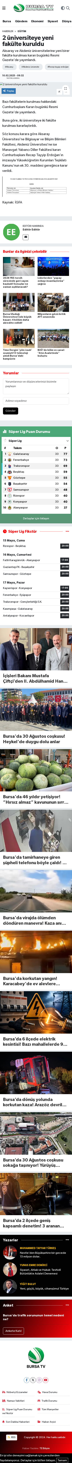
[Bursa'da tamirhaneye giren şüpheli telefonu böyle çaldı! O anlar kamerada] (36, 831)
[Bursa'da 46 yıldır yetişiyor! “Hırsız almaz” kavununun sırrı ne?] (36, 770)
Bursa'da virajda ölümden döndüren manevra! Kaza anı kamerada (32, 921)
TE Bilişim (44, 1448)
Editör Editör (31, 229)
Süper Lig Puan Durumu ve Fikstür (17, 1411)
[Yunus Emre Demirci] (10, 1269)
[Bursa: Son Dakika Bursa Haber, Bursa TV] (33, 8)
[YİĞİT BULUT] (10, 1286)
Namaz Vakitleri (15, 1401)
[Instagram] (39, 1380)
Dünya (66, 21)
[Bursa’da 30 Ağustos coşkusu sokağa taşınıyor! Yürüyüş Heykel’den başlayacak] (36, 1133)
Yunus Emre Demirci (33, 1265)
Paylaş (10, 91)
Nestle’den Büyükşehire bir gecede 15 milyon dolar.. (43, 1254)
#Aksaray (9, 67)
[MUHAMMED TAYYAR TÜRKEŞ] (10, 1252)
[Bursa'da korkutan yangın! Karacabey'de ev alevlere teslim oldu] (36, 952)
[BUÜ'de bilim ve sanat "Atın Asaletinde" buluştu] (53, 338)
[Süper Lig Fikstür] (67, 531)
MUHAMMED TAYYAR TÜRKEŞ (38, 1248)
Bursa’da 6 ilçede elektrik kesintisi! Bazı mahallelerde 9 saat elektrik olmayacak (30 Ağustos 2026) (33, 1042)
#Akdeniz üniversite (30, 67)
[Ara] (68, 8)
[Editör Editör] (11, 231)
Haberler (7, 31)
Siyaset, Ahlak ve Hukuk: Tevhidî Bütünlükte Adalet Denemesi (40, 1271)
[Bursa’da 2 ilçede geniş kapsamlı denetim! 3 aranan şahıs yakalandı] (36, 1194)
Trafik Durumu (49, 1401)
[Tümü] (67, 1240)
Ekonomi (37, 21)
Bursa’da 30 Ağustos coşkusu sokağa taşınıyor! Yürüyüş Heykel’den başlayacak (33, 1163)
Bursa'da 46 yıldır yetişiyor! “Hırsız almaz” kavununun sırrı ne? (34, 800)
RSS (13, 1437)
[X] (33, 1380)
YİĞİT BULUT (28, 1284)
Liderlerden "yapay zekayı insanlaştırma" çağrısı (51, 281)
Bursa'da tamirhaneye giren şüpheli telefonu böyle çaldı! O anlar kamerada (34, 860)
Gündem (21, 21)
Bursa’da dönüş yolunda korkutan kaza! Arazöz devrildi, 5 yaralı (35, 1102)
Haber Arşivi (49, 1422)
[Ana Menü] (4, 8)
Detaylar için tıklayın (36, 518)
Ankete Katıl (13, 1331)
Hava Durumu (49, 1392)
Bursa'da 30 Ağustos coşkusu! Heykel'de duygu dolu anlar (34, 739)
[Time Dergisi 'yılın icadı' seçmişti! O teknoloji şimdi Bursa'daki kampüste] (19, 338)
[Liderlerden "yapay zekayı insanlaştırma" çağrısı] (53, 266)
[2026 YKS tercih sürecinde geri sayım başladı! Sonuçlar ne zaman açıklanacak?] (19, 266)
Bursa (7, 21)
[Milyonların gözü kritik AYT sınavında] (53, 302)
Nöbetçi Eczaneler (17, 1392)
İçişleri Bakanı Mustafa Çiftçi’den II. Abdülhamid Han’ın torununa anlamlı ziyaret (36, 679)
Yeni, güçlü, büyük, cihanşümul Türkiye (44, 1288)
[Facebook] (27, 1380)
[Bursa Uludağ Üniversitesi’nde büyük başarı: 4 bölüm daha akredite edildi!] (19, 302)
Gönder (10, 410)
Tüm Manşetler (50, 1409)
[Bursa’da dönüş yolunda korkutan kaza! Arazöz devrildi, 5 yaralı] (36, 1073)
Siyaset (53, 21)
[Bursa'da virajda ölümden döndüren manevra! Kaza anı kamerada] (36, 891)
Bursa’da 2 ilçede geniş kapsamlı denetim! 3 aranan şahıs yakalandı (31, 1223)
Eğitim (22, 31)
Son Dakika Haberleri (18, 1422)
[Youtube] (45, 1380)
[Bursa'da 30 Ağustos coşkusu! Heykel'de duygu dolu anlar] (36, 710)
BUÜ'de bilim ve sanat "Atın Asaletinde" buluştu (51, 353)
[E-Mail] (25, 237)
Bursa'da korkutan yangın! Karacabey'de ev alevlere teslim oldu (30, 981)
